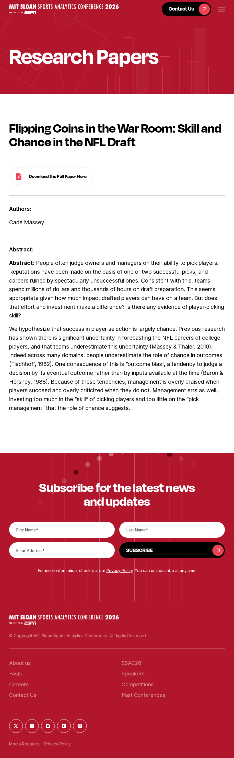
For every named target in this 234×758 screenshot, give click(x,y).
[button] (64, 9)
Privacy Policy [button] (119, 570)
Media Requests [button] (24, 743)
